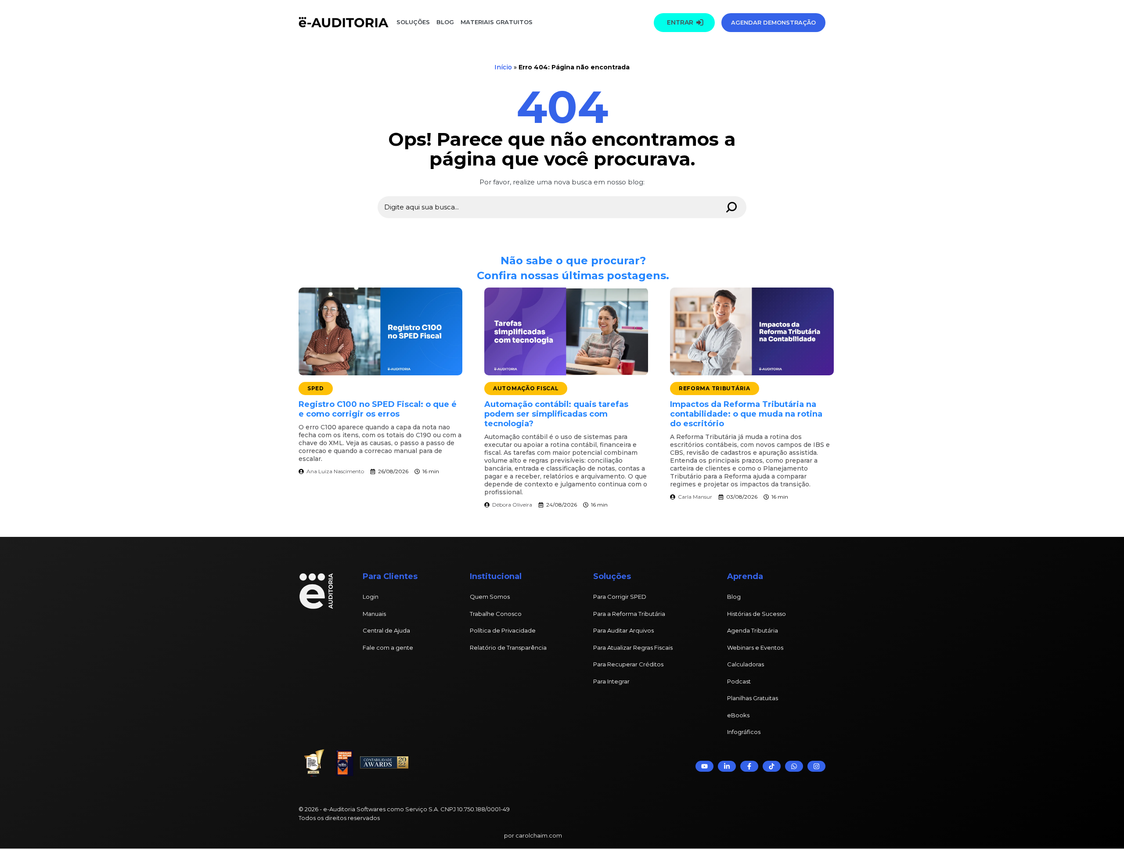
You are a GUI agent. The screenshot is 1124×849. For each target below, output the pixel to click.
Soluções (413, 21)
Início (503, 67)
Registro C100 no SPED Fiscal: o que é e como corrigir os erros (378, 409)
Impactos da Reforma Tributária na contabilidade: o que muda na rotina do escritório (746, 413)
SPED (315, 388)
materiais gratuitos (496, 21)
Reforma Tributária (714, 388)
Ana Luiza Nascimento (335, 471)
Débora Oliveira (512, 504)
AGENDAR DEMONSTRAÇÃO (773, 22)
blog (445, 21)
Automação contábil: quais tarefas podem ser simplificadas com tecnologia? (556, 413)
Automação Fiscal (526, 388)
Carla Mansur (695, 496)
